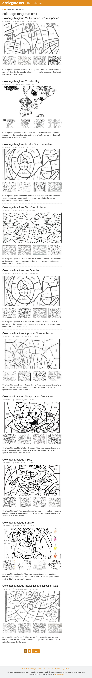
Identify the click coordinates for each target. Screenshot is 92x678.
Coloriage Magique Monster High (21, 81)
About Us (51, 669)
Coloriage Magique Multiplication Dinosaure (27, 396)
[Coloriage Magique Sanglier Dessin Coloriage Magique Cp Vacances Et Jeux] (9, 566)
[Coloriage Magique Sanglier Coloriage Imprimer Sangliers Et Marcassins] (39, 566)
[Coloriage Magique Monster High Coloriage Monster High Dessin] (54, 124)
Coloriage (38, 3)
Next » (35, 651)
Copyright (33, 669)
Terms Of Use (42, 669)
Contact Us (25, 669)
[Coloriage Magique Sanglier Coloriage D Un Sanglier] (54, 566)
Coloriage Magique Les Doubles (20, 270)
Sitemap (67, 669)
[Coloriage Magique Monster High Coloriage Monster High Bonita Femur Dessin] (24, 124)
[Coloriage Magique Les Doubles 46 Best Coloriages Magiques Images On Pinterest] (9, 313)
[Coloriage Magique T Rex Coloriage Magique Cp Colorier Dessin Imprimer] (39, 503)
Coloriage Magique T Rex (17, 459)
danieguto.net (13, 3)
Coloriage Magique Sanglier (18, 522)
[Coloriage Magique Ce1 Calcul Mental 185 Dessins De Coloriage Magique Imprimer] (54, 250)
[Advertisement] (78, 20)
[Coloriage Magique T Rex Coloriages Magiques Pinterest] (24, 503)
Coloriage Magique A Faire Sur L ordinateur (27, 144)
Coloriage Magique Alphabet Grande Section (28, 333)
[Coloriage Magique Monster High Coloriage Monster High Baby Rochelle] (9, 124)
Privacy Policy (59, 669)
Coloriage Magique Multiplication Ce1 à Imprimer (30, 18)
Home (29, 3)
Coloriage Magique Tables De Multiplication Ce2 (30, 585)
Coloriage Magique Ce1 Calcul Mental (24, 207)
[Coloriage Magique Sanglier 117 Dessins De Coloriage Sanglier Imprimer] (24, 566)
